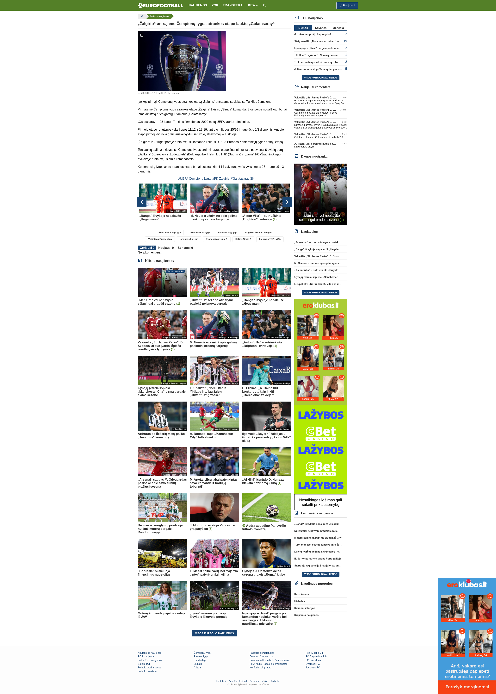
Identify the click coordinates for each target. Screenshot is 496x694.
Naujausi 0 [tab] (166, 247)
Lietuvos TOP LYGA (270, 239)
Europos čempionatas (262, 656)
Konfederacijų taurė (260, 667)
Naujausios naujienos (150, 652)
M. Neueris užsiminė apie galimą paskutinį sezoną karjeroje (330, 263)
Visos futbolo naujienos (214, 633)
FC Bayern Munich (316, 656)
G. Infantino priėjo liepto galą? (312, 34)
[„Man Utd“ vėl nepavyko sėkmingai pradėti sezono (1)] (320, 194)
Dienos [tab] (303, 27)
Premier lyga (201, 656)
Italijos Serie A (243, 239)
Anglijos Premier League (258, 232)
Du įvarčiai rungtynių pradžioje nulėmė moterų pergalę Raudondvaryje (336, 530)
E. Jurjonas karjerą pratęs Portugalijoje (317, 558)
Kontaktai (221, 681)
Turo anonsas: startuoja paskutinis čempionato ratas (325, 544)
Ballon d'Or (144, 663)
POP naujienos (146, 656)
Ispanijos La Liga (189, 239)
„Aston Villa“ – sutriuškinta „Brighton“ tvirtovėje (323, 270)
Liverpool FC (313, 663)
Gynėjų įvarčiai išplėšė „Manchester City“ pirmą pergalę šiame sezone (336, 277)
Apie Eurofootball (238, 681)
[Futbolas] (142, 16)
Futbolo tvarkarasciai (149, 667)
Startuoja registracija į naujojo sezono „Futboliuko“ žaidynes (331, 565)
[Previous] (141, 202)
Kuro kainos (301, 594)
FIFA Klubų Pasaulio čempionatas (269, 663)
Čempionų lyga (202, 652)
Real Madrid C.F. (315, 652)
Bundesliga (200, 660)
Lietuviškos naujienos (150, 660)
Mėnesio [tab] (338, 27)
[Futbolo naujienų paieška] (264, 5)
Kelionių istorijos (304, 608)
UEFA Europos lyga (199, 232)
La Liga (198, 663)
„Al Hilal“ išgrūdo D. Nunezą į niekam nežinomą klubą (327, 55)
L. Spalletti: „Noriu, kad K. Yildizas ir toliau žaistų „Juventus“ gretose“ (337, 284)
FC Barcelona (313, 660)
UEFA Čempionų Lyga (169, 232)
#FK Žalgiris (220, 178)
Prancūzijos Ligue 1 (216, 239)
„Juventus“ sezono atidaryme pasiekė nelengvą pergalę (327, 242)
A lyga (197, 667)
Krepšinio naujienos (306, 615)
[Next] (287, 202)
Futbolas (275, 681)
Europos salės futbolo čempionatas (269, 660)
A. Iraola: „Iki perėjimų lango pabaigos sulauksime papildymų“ (332, 143)
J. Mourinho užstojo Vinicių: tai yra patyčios (321, 69)
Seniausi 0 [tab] (185, 247)
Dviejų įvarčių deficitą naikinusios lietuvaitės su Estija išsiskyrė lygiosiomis (340, 551)
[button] (253, 5)
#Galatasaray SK (242, 178)
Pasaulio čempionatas (262, 652)
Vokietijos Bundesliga (160, 239)
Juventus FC (313, 667)
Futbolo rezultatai (147, 671)
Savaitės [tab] (320, 27)
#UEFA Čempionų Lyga (194, 178)
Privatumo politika (259, 681)
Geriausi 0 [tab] (147, 247)
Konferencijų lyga (227, 232)
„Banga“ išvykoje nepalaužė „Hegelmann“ (319, 249)
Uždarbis (299, 601)
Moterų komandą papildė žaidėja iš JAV (318, 537)
